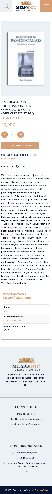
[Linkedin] (30, 166)
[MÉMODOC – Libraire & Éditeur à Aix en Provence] (26, 7)
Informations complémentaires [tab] (17, 296)
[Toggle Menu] (46, 5)
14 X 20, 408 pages (13, 320)
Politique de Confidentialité (26, 424)
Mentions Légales (26, 413)
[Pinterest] (36, 166)
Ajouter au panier (21, 145)
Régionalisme (8, 158)
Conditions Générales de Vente (26, 419)
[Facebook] (17, 166)
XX (5, 311)
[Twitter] (23, 166)
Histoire (34, 155)
